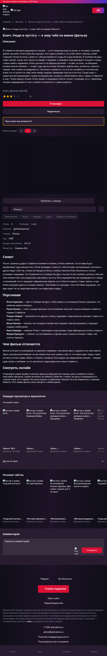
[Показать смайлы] (76, 550)
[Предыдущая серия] (5, 209)
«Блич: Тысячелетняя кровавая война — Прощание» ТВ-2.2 (59, 452)
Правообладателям (53, 603)
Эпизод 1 (18, 209)
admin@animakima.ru (53, 632)
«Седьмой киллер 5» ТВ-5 (13, 519)
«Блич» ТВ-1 (9, 448)
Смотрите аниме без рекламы (20, 2)
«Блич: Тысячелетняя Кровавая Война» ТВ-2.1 (35, 452)
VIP (98, 10)
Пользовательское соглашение (53, 641)
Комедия (37, 216)
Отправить (92, 550)
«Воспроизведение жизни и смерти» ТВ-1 (83, 521)
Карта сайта (53, 598)
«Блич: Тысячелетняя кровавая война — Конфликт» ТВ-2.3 (83, 452)
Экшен (25, 216)
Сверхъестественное (66, 216)
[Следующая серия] (101, 209)
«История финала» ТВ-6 (35, 519)
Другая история (10, 461)
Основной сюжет (11, 402)
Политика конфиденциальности (53, 637)
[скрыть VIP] (102, 1)
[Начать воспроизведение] (53, 165)
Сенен (49, 216)
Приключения (10, 216)
